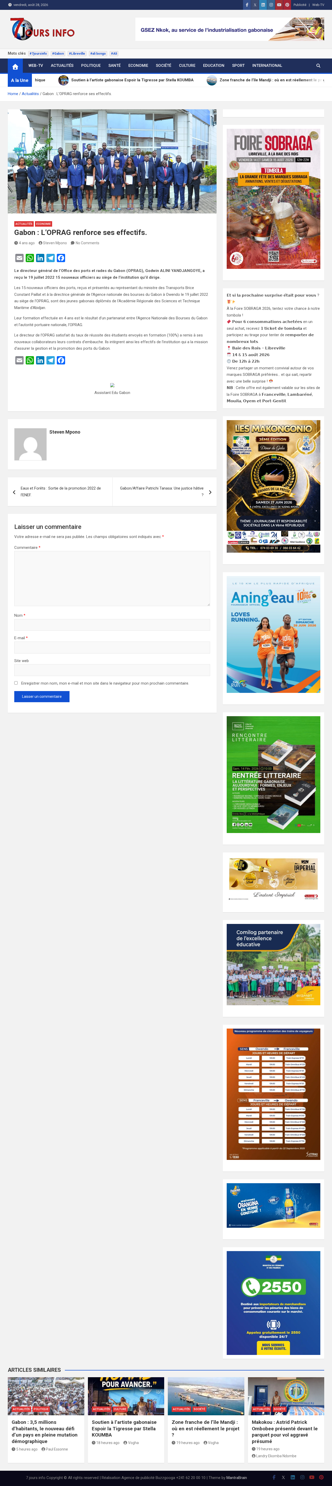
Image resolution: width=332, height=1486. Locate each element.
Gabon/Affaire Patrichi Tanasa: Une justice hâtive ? (162, 491)
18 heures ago (108, 1443)
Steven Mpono (55, 243)
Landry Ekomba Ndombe (276, 1456)
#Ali (114, 53)
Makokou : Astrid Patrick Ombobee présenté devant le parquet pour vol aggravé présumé (285, 1431)
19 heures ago (188, 1443)
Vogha (133, 1443)
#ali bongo (98, 53)
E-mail (21, 638)
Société (163, 65)
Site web (21, 660)
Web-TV (318, 5)
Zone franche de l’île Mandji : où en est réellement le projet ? (205, 1428)
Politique (91, 65)
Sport (238, 65)
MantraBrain (236, 1477)
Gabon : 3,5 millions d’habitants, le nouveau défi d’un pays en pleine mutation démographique (45, 1431)
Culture (187, 65)
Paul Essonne (57, 1449)
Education (213, 65)
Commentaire (27, 547)
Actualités (62, 65)
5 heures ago (27, 1449)
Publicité (300, 5)
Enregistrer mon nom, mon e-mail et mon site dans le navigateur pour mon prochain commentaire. (105, 683)
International (267, 65)
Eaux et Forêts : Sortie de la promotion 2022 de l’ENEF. (61, 491)
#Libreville (77, 53)
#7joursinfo (38, 53)
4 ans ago (27, 243)
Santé (114, 65)
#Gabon (58, 53)
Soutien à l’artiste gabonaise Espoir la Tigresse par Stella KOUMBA (124, 1428)
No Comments (87, 243)
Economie (138, 65)
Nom (19, 615)
